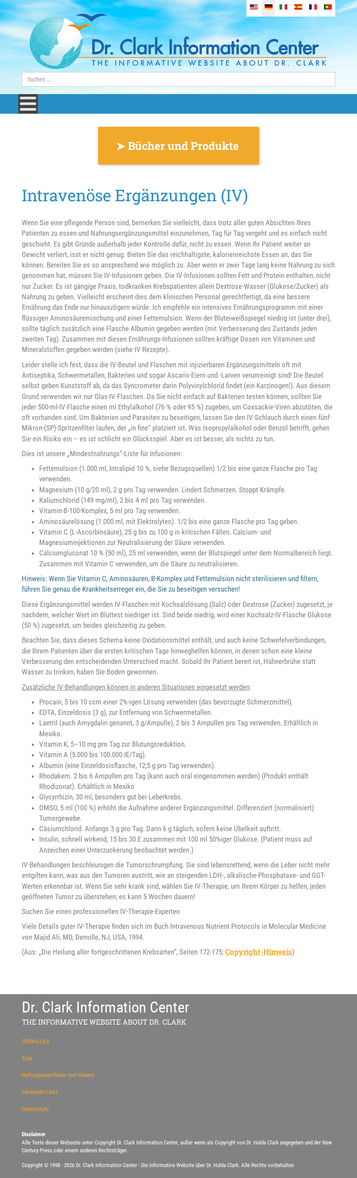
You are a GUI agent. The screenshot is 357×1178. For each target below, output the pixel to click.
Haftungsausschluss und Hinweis (58, 1075)
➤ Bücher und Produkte (178, 146)
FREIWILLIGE (36, 1041)
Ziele (27, 1058)
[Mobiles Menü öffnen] (28, 104)
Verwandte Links (40, 1092)
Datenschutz (35, 1109)
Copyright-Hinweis (258, 952)
